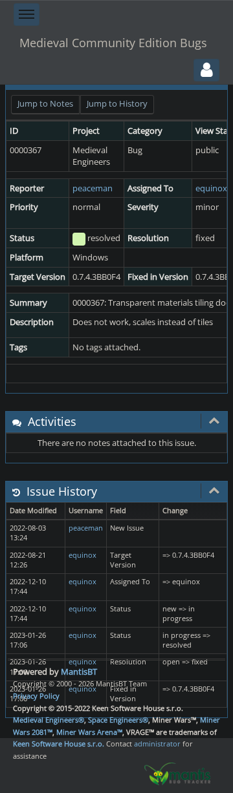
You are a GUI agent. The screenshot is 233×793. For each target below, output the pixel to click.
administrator (157, 743)
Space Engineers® (118, 719)
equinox (211, 188)
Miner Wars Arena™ (89, 732)
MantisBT (79, 671)
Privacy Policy (36, 696)
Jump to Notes (45, 103)
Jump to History (117, 103)
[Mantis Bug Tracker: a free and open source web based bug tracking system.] (177, 773)
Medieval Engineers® (48, 719)
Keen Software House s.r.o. (58, 743)
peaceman (92, 188)
